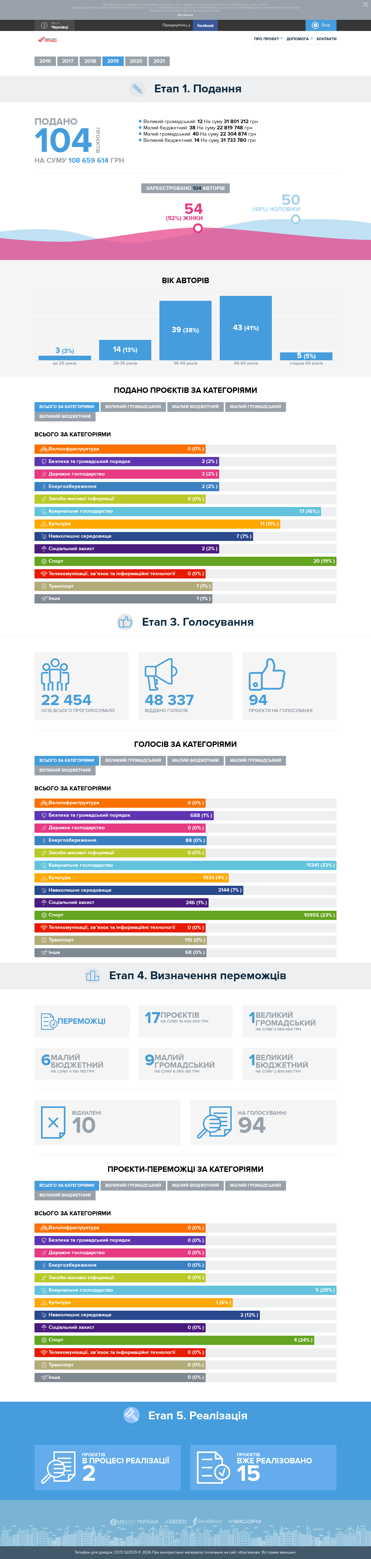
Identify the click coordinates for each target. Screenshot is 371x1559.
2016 (45, 61)
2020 (136, 61)
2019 (113, 61)
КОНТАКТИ (327, 39)
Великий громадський (133, 406)
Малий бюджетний (195, 406)
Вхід (326, 25)
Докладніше (185, 15)
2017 (67, 61)
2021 (159, 61)
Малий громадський (255, 406)
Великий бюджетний (65, 416)
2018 (90, 61)
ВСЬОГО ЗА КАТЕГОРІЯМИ (66, 406)
